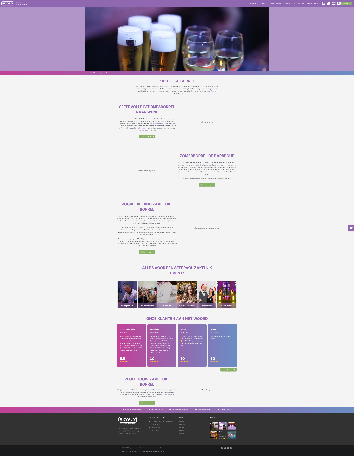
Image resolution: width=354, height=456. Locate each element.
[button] (257, 3)
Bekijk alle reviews (228, 370)
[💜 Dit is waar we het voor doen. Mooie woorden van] (223, 426)
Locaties (181, 427)
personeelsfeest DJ (158, 123)
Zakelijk (92, 73)
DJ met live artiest (140, 128)
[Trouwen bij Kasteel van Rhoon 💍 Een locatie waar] (214, 426)
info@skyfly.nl (156, 427)
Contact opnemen (146, 403)
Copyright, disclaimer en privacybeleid (151, 451)
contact (165, 394)
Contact (181, 433)
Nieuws (181, 430)
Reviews (181, 421)
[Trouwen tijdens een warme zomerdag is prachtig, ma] (214, 435)
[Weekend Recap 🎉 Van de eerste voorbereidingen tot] (232, 435)
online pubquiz (142, 130)
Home (87, 73)
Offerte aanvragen (146, 136)
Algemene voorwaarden (129, 451)
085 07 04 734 (156, 424)
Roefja (160, 448)
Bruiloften (182, 424)
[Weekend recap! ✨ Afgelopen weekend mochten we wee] (232, 426)
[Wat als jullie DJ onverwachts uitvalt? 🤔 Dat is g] (223, 435)
